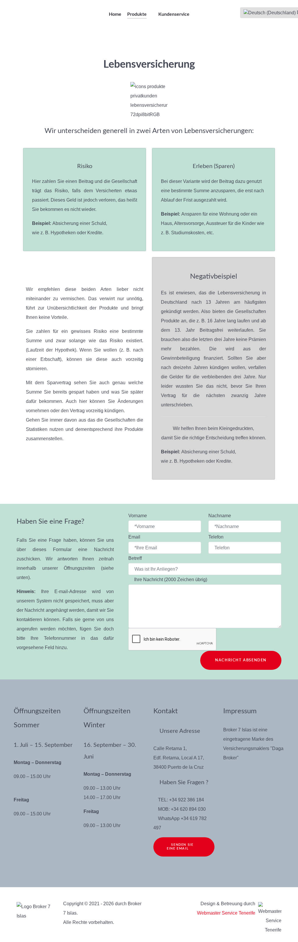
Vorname (138, 515)
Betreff (135, 558)
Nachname (220, 515)
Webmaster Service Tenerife (226, 912)
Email (134, 536)
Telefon (216, 536)
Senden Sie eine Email (180, 846)
